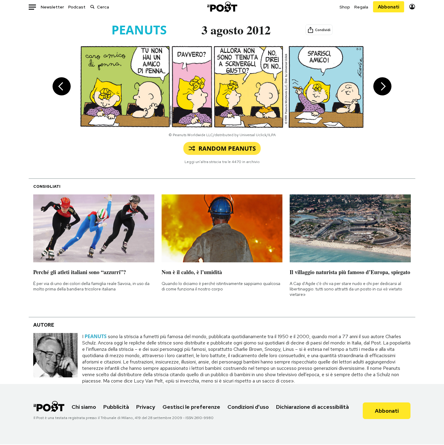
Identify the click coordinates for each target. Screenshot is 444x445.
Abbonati (388, 7)
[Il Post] (222, 7)
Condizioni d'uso (248, 406)
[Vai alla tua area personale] (412, 7)
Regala (361, 7)
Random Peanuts (227, 148)
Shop (344, 7)
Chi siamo (84, 406)
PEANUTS (139, 29)
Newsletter (52, 7)
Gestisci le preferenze (191, 406)
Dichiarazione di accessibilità (312, 406)
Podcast (76, 7)
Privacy (145, 406)
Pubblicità (116, 406)
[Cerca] (92, 7)
